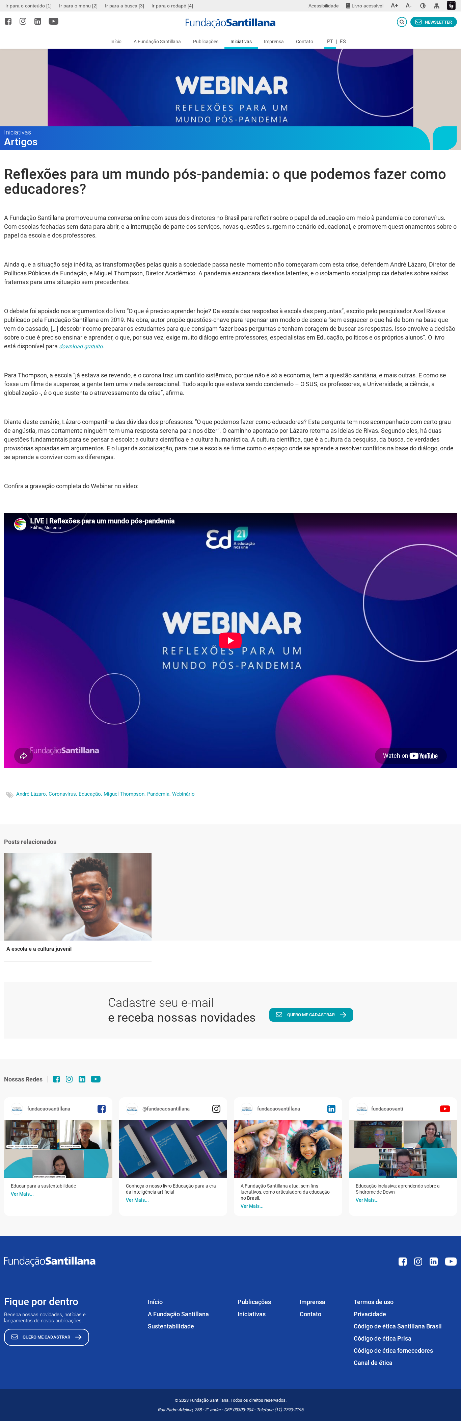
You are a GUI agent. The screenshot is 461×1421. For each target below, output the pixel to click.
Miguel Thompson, (124, 794)
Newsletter (438, 22)
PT (330, 42)
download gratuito (81, 346)
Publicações (205, 41)
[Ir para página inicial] (230, 23)
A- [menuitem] (409, 5)
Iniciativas (241, 41)
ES (343, 42)
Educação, (90, 794)
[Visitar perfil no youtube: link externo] (54, 21)
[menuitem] (29, 5)
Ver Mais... (22, 1194)
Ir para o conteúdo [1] (28, 5)
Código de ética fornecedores (393, 1350)
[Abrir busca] (402, 22)
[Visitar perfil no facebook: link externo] (8, 21)
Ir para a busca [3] (124, 5)
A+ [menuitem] (394, 5)
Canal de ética (373, 1362)
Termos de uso (374, 1301)
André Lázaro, (31, 794)
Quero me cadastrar (311, 1014)
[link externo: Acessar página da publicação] (58, 1149)
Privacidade (370, 1314)
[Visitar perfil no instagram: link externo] (23, 21)
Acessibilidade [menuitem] (323, 5)
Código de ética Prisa (382, 1338)
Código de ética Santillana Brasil (398, 1326)
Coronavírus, (63, 794)
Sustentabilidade (171, 1326)
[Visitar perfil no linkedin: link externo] (38, 21)
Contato (304, 41)
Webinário (183, 794)
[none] (423, 5)
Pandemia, (158, 794)
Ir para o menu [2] (78, 5)
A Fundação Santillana (157, 41)
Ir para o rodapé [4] (172, 5)
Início (115, 41)
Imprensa (274, 41)
